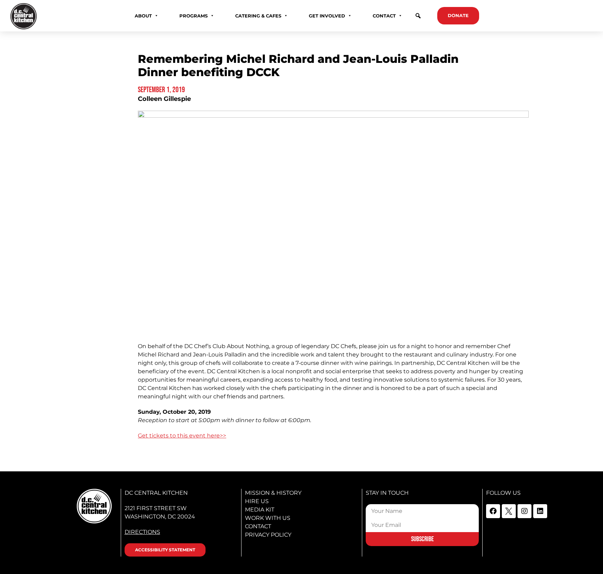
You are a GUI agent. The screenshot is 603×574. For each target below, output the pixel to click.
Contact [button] (384, 16)
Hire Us (257, 501)
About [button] (143, 16)
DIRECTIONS (142, 532)
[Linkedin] (540, 511)
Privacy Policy (268, 534)
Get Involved (327, 16)
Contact (258, 526)
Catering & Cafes (258, 16)
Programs (193, 16)
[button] (418, 15)
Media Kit (259, 509)
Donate (458, 15)
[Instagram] (524, 511)
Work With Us (267, 518)
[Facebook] (493, 511)
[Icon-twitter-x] (509, 511)
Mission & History (273, 493)
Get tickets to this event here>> (182, 435)
